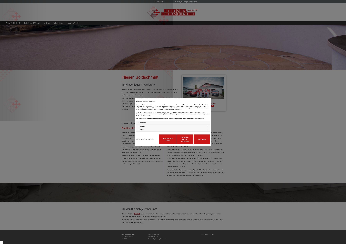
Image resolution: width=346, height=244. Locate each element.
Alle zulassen (202, 139)
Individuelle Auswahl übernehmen (185, 139)
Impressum (151, 139)
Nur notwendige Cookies (168, 139)
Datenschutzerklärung (141, 139)
